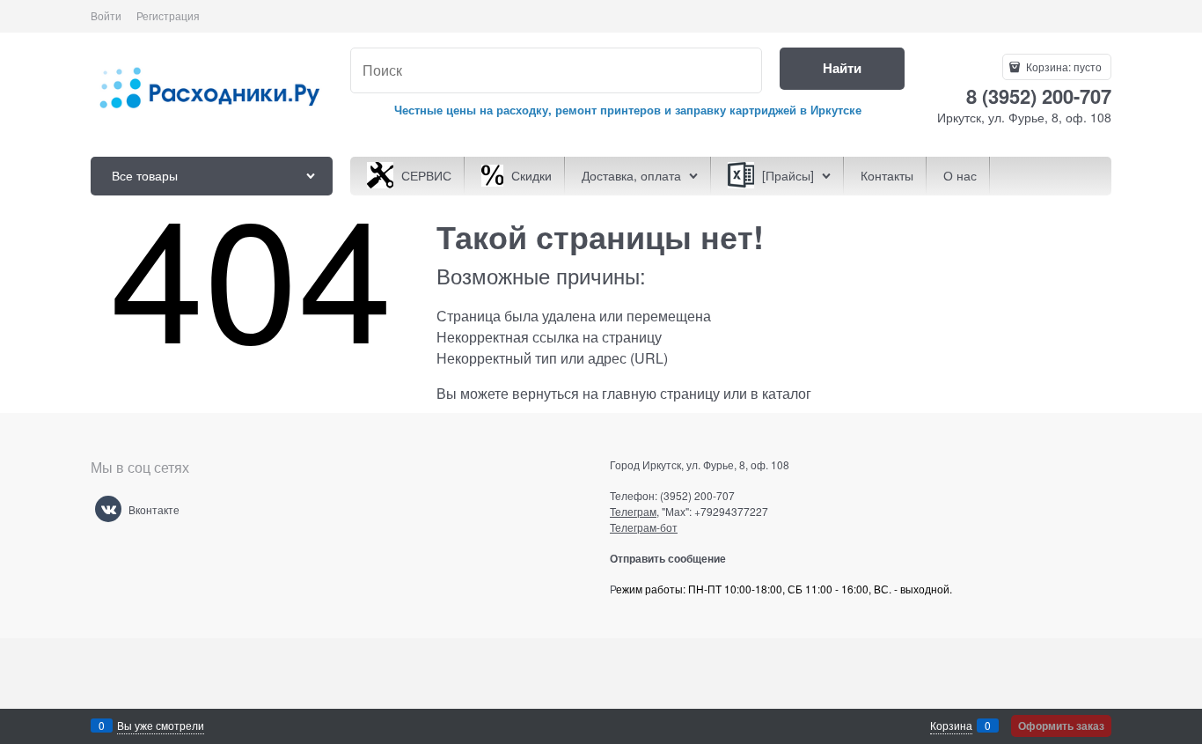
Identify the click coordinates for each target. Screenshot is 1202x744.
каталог (786, 393)
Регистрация (168, 15)
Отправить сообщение (674, 558)
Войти (106, 15)
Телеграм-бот (644, 526)
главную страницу (661, 393)
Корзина (951, 725)
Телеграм (633, 511)
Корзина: (1062, 66)
